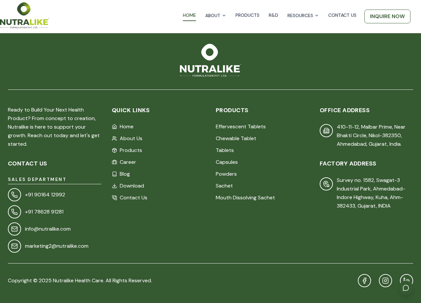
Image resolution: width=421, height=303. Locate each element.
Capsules (227, 162)
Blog (125, 173)
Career (128, 162)
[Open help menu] (406, 288)
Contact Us (133, 197)
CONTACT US (342, 15)
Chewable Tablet (236, 138)
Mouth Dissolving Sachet (245, 197)
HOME (189, 15)
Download (132, 185)
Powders (226, 173)
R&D (273, 15)
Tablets (225, 150)
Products (131, 150)
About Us (131, 138)
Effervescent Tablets (241, 126)
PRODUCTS (247, 15)
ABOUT (212, 15)
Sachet (224, 185)
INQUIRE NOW (387, 16)
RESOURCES (300, 15)
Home (127, 126)
